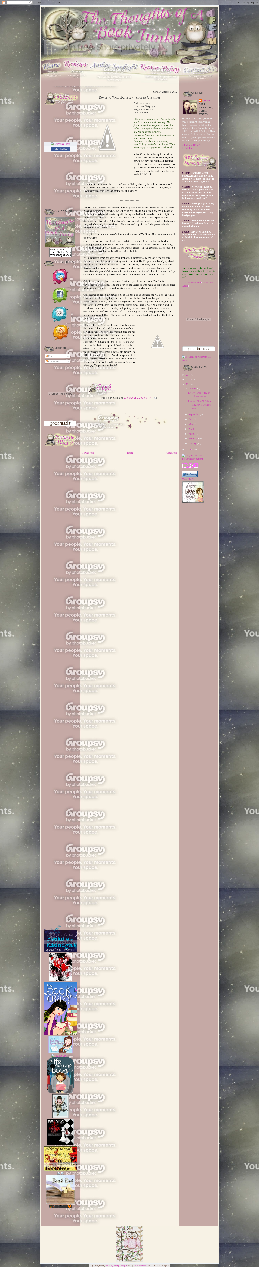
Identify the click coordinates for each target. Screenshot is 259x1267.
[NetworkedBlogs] (60, 143)
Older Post (171, 452)
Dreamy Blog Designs (117, 1265)
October (193, 388)
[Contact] (201, 85)
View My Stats (189, 479)
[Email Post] (155, 398)
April (191, 428)
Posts (50, 356)
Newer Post (88, 452)
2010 (188, 449)
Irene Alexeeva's (141, 1265)
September (194, 414)
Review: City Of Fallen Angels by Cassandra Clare (199, 405)
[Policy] (161, 85)
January (192, 443)
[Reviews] (77, 85)
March (192, 433)
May (191, 424)
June (191, 419)
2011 (188, 384)
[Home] (52, 85)
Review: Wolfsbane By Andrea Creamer (129, 97)
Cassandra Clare (193, 282)
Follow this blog (60, 149)
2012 (188, 379)
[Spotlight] (114, 85)
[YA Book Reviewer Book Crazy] (63, 946)
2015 (188, 374)
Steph (206, 100)
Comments (53, 361)
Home (130, 452)
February (193, 438)
